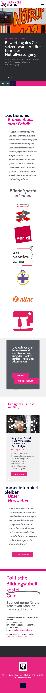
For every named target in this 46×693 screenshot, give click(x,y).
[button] (5, 77)
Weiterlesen (19, 474)
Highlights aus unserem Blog (21, 405)
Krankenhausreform (17, 38)
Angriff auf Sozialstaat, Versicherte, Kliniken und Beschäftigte (21, 442)
